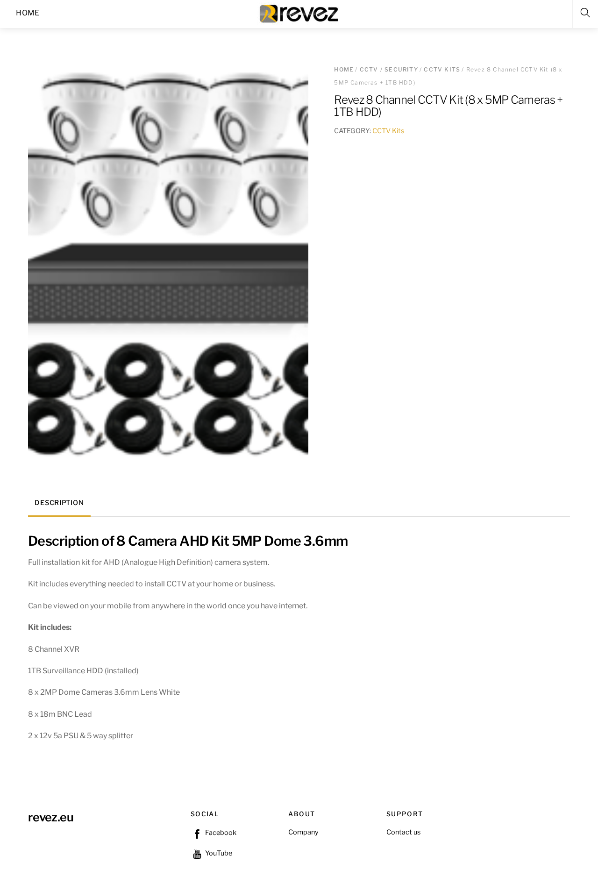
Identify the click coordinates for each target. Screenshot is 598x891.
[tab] (59, 504)
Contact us (403, 832)
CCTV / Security (389, 69)
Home (344, 69)
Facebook (220, 832)
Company (303, 832)
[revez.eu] (300, 13)
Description (59, 503)
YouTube (218, 853)
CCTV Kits (442, 69)
